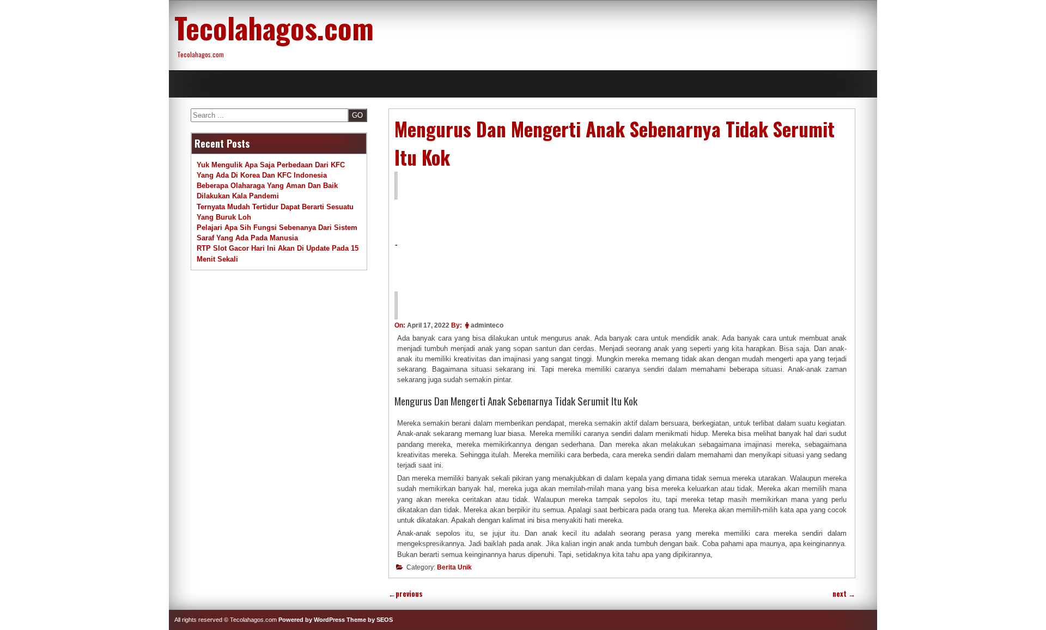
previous (405, 594)
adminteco (487, 325)
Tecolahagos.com (274, 27)
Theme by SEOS (369, 619)
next (843, 594)
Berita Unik (454, 567)
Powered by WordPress (311, 619)
